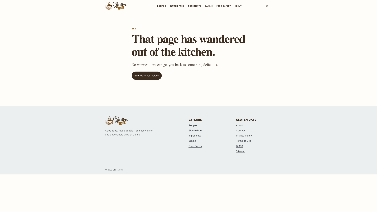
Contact (240, 130)
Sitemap (240, 151)
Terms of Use (243, 140)
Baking (209, 6)
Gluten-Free (177, 6)
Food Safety (223, 6)
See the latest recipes (147, 75)
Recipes (161, 6)
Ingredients (194, 6)
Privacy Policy (244, 135)
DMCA (239, 146)
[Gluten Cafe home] (119, 6)
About (238, 6)
